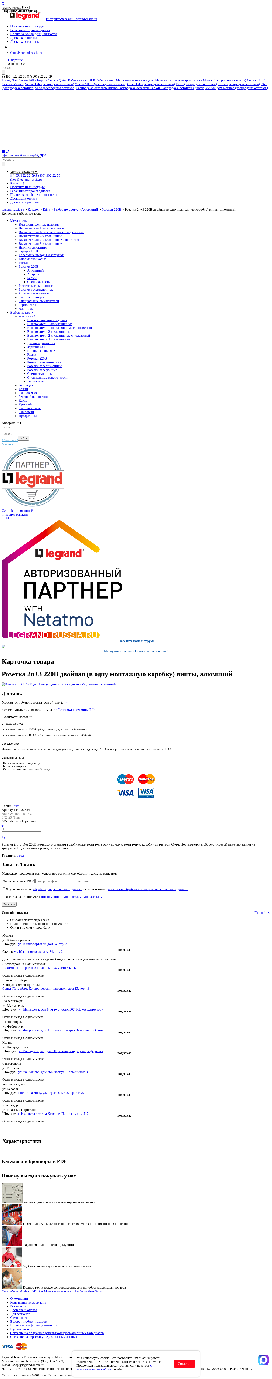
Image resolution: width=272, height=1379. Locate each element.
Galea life (27, 1291)
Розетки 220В (28, 266)
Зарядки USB (28, 251)
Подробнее (262, 912)
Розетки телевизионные (36, 289)
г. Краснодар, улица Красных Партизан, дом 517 (53, 1113)
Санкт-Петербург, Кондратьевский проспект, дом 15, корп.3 (45, 988)
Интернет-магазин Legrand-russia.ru (71, 19)
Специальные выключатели (39, 301)
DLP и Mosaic (44, 1291)
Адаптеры (26, 308)
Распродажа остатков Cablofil (139, 88)
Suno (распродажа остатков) (55, 88)
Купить (7, 837)
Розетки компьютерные (36, 285)
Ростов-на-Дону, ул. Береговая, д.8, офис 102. (51, 1093)
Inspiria (42, 80)
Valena (23, 80)
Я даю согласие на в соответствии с (97, 889)
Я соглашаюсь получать (54, 896)
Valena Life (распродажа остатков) (49, 84)
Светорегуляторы (31, 297)
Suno (98, 1291)
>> (67, 702)
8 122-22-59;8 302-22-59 (35, 175)
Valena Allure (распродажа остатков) (100, 84)
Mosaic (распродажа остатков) (224, 80)
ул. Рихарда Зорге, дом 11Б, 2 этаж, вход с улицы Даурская (60, 1051)
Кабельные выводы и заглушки (41, 255)
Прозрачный (28, 416)
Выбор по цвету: (22, 312)
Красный (25, 404)
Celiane (53, 80)
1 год (20, 855)
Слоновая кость (38, 282)
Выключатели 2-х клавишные (40, 236)
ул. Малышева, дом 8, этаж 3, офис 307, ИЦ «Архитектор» (60, 1009)
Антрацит (34, 274)
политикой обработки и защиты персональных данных (148, 889)
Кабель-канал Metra (110, 80)
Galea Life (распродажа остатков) (151, 84)
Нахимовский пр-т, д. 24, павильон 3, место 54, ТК (39, 968)
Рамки (23, 262)
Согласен (184, 1363)
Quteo (63, 80)
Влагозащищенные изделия (39, 224)
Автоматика (62, 1291)
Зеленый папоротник (34, 396)
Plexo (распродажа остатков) (196, 84)
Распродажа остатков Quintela (183, 88)
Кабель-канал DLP (81, 80)
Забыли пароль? (10, 440)
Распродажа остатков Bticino (97, 88)
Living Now (10, 80)
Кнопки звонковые (32, 259)
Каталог (16, 183)
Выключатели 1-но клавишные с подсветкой (51, 232)
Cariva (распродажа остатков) (239, 84)
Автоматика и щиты (139, 80)
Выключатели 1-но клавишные (41, 228)
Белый (32, 278)
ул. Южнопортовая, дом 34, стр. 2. (43, 944)
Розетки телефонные (34, 293)
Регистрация (8, 444)
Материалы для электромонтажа (178, 80)
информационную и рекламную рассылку (71, 896)
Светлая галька (30, 408)
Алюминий (35, 270)
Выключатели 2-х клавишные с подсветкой (50, 240)
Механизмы (18, 220)
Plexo (91, 1291)
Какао (23, 400)
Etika (32, 80)
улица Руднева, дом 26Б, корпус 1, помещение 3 (53, 1072)
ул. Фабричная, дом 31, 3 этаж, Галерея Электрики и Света (61, 1030)
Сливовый (26, 412)
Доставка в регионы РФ (76, 709)
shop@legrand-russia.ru (26, 52)
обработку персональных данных (57, 889)
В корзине (15, 60)
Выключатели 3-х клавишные (40, 243)
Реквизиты (18, 1306)
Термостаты (27, 305)
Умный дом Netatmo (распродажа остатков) (236, 88)
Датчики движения (33, 247)
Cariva (82, 1291)
